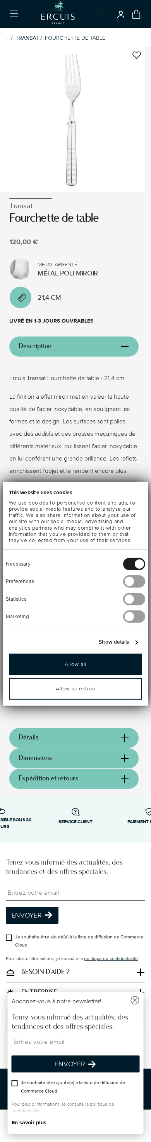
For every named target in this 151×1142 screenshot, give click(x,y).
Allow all (75, 664)
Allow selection (76, 688)
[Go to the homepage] (58, 14)
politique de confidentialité (111, 959)
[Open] (100, 14)
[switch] (134, 581)
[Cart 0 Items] (136, 14)
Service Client (75, 822)
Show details (114, 642)
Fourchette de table (75, 38)
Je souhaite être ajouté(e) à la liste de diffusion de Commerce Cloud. (79, 941)
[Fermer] (135, 1001)
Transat (27, 38)
